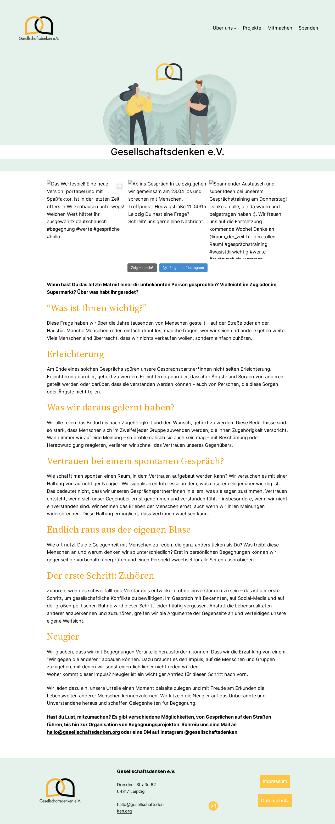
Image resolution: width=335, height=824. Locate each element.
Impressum (275, 781)
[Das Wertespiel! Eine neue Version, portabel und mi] (86, 219)
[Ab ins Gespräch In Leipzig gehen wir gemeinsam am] (167, 219)
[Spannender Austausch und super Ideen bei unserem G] (248, 219)
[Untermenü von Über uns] (235, 28)
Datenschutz (275, 800)
